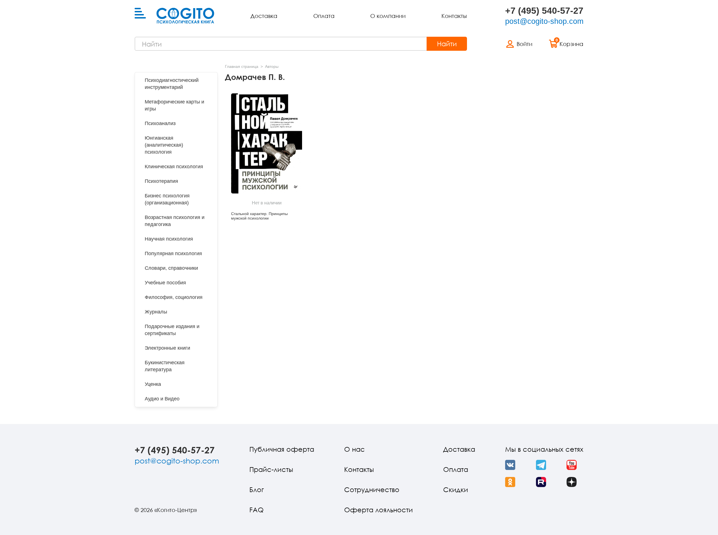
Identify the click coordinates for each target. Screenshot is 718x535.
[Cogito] (185, 16)
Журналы (156, 312)
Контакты (454, 15)
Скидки (455, 489)
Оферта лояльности (378, 510)
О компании (388, 15)
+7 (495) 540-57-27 (544, 11)
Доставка (263, 15)
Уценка (153, 384)
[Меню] (140, 13)
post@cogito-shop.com (544, 21)
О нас (354, 449)
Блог (256, 489)
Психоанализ (160, 123)
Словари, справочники (171, 268)
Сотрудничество (371, 489)
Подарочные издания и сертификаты (172, 330)
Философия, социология (173, 297)
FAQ (256, 510)
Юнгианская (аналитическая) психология (164, 145)
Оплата (324, 15)
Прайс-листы (271, 469)
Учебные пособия (165, 282)
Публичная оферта (281, 449)
